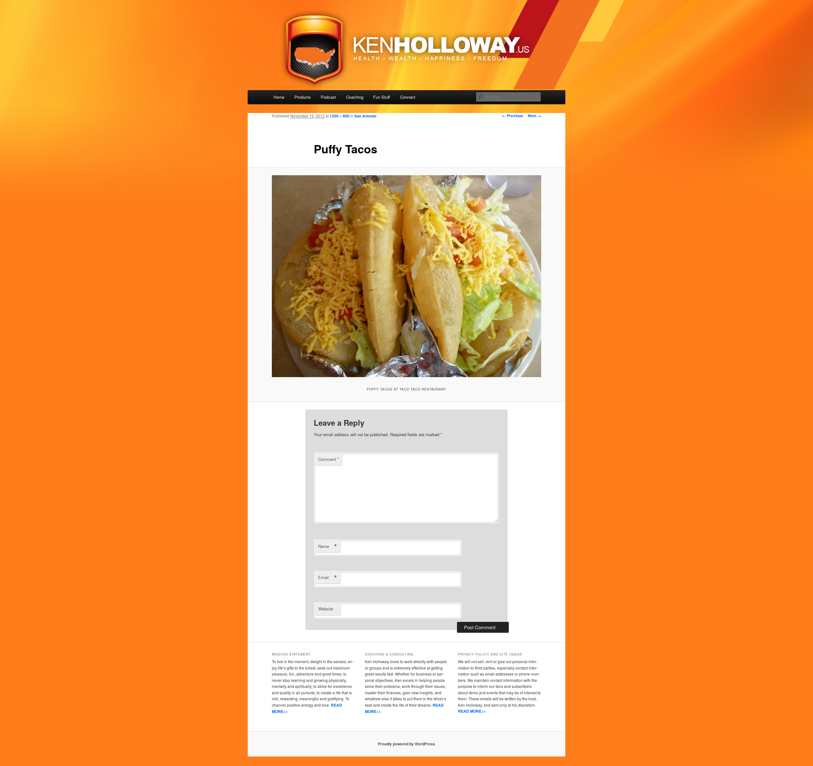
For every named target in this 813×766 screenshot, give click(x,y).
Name (327, 546)
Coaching (354, 97)
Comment (328, 459)
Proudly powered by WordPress (406, 744)
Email (327, 577)
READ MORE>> (472, 711)
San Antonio (365, 116)
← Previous (512, 115)
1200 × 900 (339, 116)
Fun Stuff (381, 97)
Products (302, 97)
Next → (534, 115)
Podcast (328, 97)
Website (325, 609)
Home (278, 97)
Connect (407, 97)
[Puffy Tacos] (406, 276)
